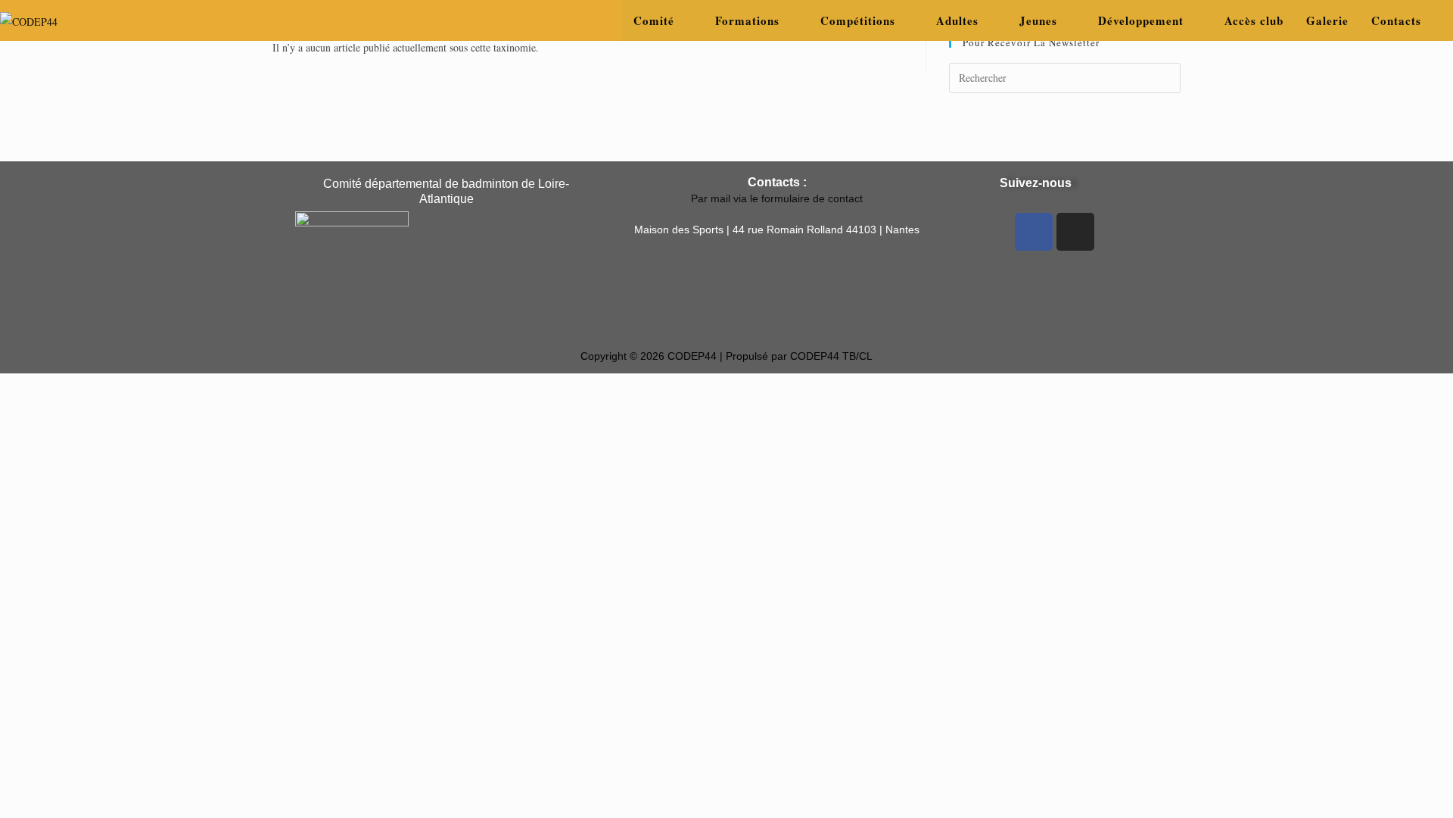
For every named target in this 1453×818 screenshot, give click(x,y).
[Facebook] (1034, 232)
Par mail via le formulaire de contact (777, 198)
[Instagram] (1075, 232)
